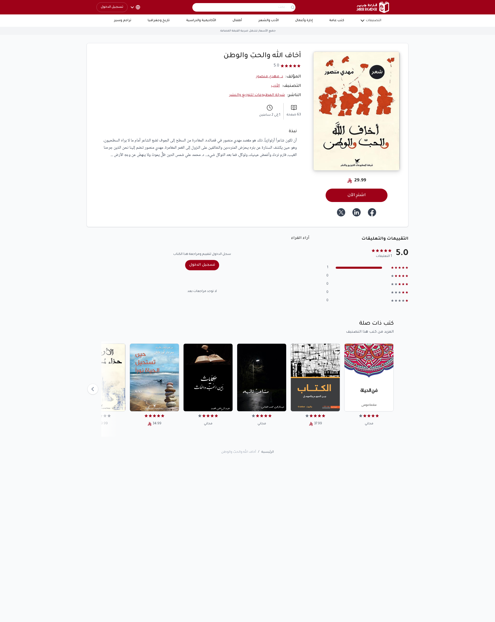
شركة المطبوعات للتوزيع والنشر (257, 95)
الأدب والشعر (268, 20)
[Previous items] (92, 389)
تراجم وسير (122, 20)
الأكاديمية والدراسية (201, 20)
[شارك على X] (341, 212)
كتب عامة (336, 20)
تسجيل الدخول (112, 7)
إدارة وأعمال (304, 20)
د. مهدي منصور (269, 77)
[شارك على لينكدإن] (356, 212)
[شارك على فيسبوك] (372, 212)
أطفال (237, 20)
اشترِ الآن (357, 195)
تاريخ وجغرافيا (159, 20)
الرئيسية (267, 452)
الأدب (275, 86)
